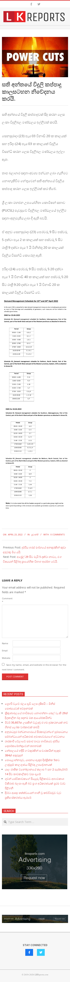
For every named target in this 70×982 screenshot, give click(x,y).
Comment (7, 600)
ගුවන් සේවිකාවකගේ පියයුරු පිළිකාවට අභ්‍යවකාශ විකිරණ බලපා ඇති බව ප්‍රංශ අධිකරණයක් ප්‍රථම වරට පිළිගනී (35, 783)
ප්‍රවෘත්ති (34, 534)
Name (5, 643)
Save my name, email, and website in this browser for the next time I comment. (34, 667)
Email (5, 650)
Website (6, 657)
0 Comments (58, 534)
